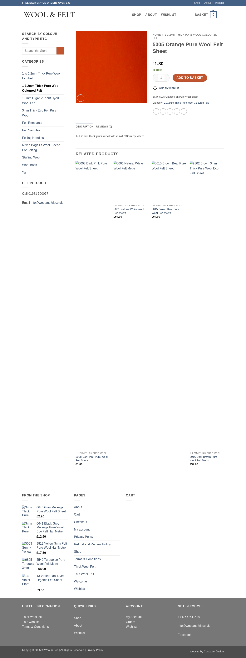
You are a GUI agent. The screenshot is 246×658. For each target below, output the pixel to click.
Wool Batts (29, 165)
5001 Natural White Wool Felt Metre (129, 211)
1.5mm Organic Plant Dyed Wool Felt (40, 100)
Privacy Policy (83, 536)
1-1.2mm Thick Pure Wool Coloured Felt (40, 88)
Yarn (25, 172)
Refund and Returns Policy (92, 544)
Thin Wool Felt (84, 574)
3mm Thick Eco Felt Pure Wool (39, 113)
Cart (77, 514)
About (207, 2)
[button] (206, 15)
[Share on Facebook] (156, 111)
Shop (197, 2)
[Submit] (60, 50)
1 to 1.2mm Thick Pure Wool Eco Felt (41, 76)
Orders (130, 622)
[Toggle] (61, 165)
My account (82, 529)
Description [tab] (84, 126)
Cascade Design (214, 651)
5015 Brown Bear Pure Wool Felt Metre (165, 211)
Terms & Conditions (87, 559)
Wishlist (219, 2)
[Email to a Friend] (170, 111)
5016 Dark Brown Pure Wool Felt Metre (203, 458)
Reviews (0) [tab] (104, 126)
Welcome (80, 581)
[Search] (185, 15)
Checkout (80, 522)
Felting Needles (33, 137)
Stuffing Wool (31, 157)
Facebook (184, 634)
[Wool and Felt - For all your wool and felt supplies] (49, 14)
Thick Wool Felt (84, 566)
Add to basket (189, 77)
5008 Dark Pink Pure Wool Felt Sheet (92, 458)
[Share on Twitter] (163, 111)
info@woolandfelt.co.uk (47, 202)
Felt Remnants (32, 122)
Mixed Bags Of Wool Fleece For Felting (41, 147)
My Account (134, 617)
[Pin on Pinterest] (177, 111)
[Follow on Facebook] (221, 15)
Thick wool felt (32, 617)
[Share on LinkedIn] (184, 111)
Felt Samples (31, 130)
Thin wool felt (31, 622)
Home (157, 34)
